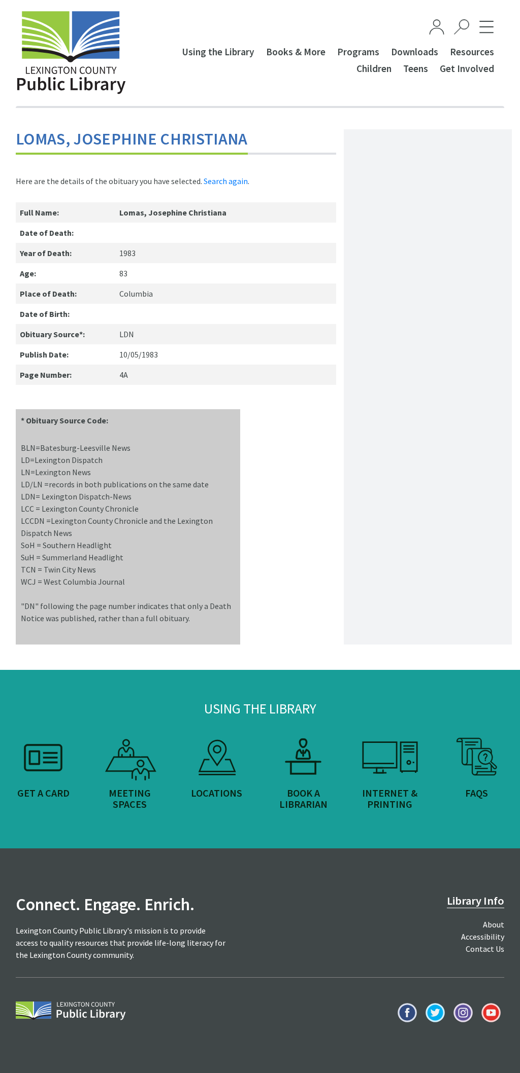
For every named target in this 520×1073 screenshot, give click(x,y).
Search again (226, 181)
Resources (472, 52)
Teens (415, 68)
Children (374, 68)
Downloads (414, 52)
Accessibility (482, 937)
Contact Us (485, 949)
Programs (358, 52)
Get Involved (467, 68)
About (493, 924)
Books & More (296, 52)
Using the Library (218, 52)
